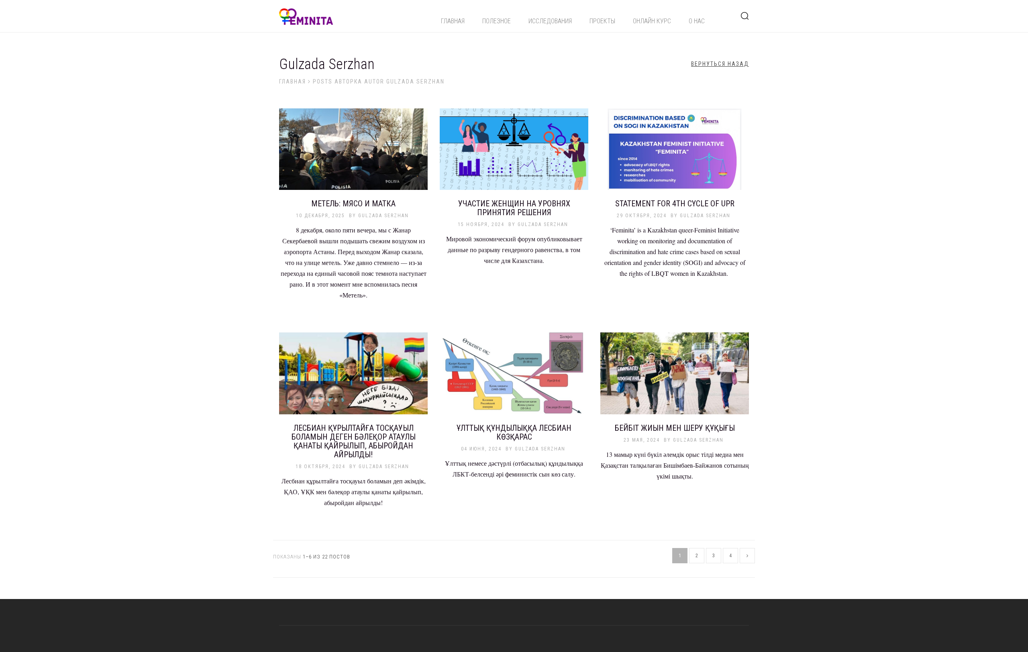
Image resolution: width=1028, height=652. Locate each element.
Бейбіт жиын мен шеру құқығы (675, 428)
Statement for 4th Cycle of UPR (674, 203)
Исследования (550, 21)
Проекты (602, 21)
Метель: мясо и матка (353, 203)
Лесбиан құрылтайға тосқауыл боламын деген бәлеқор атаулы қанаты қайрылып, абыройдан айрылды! (354, 441)
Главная (453, 21)
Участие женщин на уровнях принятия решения (514, 208)
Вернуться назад (720, 64)
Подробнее (353, 154)
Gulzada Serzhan (383, 215)
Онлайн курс (652, 21)
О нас (697, 21)
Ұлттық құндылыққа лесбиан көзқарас (514, 432)
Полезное (496, 21)
